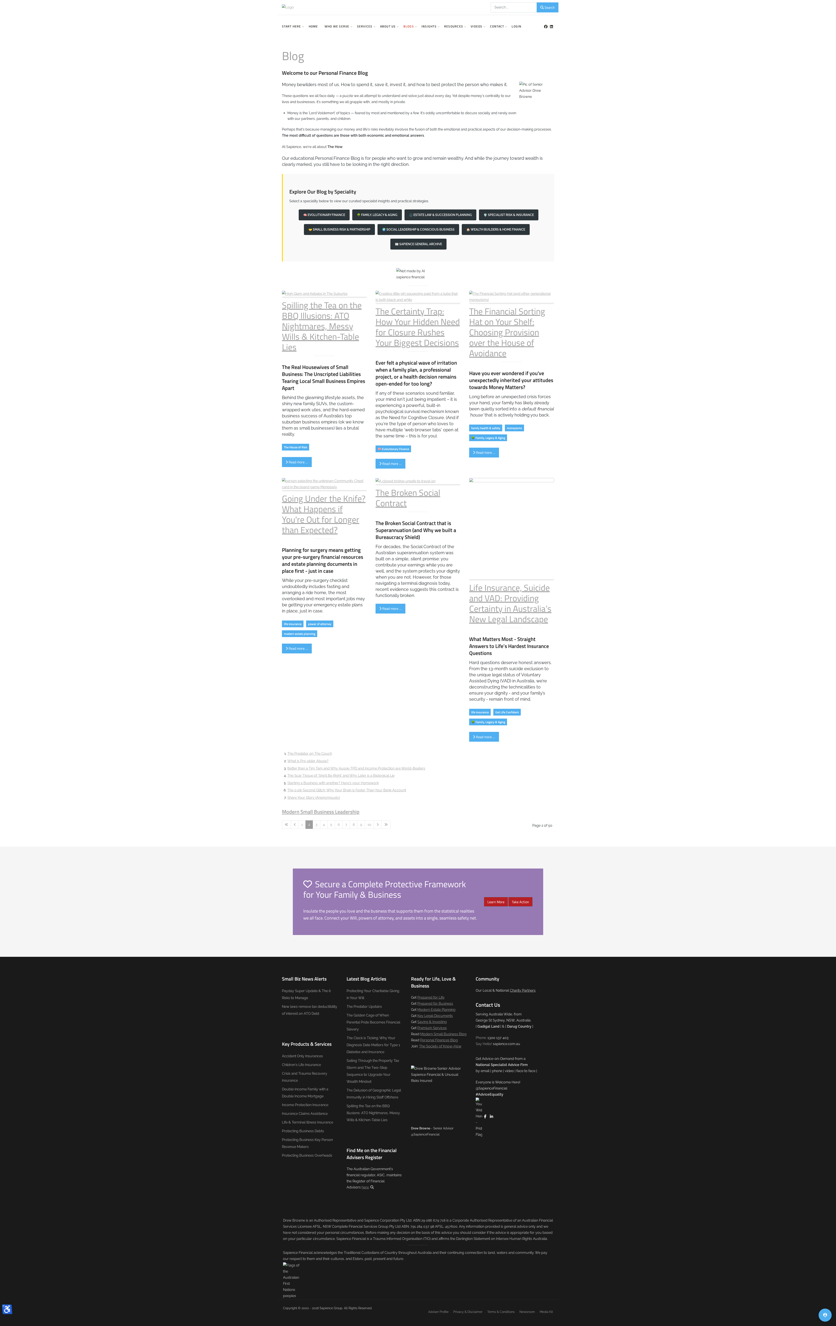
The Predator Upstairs (364, 1007)
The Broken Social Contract (408, 498)
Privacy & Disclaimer (467, 1312)
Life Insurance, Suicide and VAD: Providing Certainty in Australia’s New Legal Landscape (510, 603)
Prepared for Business (435, 1003)
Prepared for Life (430, 997)
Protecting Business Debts (303, 1131)
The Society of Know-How (440, 1046)
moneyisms (514, 428)
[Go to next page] (378, 824)
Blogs (408, 26)
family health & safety (485, 428)
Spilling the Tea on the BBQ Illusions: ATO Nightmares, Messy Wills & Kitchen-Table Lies (322, 326)
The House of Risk (295, 447)
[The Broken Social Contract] (405, 481)
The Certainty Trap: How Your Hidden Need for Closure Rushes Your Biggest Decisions (418, 327)
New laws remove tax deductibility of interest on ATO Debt (309, 1010)
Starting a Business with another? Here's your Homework (333, 783)
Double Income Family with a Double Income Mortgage (305, 1092)
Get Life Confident (507, 712)
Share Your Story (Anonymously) (313, 798)
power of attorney (319, 624)
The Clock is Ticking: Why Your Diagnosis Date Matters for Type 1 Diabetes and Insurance (373, 1045)
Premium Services (432, 1028)
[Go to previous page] (295, 824)
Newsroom (527, 1312)
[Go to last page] (386, 824)
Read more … (298, 462)
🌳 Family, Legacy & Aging (377, 215)
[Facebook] (545, 26)
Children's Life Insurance (301, 1065)
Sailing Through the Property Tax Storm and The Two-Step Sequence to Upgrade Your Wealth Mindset (373, 1071)
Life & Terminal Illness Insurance (307, 1122)
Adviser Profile (438, 1312)
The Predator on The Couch (309, 753)
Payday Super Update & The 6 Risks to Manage (306, 994)
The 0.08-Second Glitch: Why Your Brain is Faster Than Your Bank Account (346, 790)
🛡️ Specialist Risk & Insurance (509, 215)
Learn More (495, 901)
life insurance (293, 624)
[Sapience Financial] (313, 7)
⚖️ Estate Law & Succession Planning (440, 215)
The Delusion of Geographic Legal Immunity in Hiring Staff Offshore (374, 1093)
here (365, 1187)
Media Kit (546, 1312)
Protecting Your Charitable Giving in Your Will (373, 994)
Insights (429, 26)
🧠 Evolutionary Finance (324, 215)
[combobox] (514, 7)
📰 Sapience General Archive (418, 244)
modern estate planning (299, 633)
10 (369, 825)
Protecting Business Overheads (307, 1155)
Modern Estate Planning (436, 1010)
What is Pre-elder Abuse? (308, 761)
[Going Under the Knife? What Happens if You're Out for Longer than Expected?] (324, 484)
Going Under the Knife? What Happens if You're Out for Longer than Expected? (324, 514)
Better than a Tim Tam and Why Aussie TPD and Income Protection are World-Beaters (356, 768)
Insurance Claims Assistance (305, 1114)
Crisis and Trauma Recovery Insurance (304, 1077)
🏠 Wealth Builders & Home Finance (495, 229)
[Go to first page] (286, 824)
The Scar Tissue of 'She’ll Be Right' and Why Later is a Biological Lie (340, 776)
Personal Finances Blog (439, 1040)
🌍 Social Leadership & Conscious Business (418, 229)
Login (516, 26)
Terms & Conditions (501, 1312)
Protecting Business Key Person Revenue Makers (307, 1143)
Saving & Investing (432, 1022)
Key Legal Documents (435, 1016)
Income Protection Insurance (305, 1105)
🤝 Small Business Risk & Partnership (339, 229)
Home (313, 26)
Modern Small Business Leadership (320, 812)
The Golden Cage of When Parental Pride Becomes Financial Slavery (373, 1022)
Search (549, 7)
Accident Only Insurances (302, 1056)
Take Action (520, 901)
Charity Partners (523, 990)
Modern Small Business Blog (443, 1034)
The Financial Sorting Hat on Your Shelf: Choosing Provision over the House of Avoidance (507, 332)
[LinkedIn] (551, 26)
